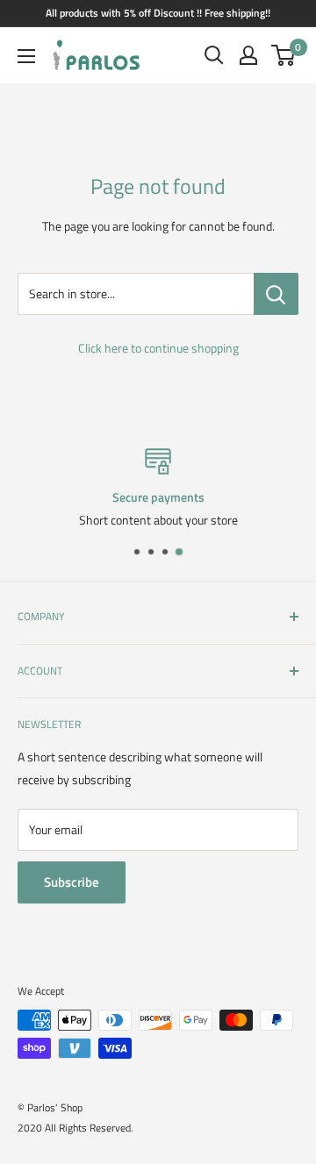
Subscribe (71, 882)
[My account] (248, 55)
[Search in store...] (276, 294)
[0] (284, 55)
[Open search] (214, 55)
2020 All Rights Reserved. (75, 1127)
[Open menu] (26, 56)
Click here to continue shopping (158, 348)
